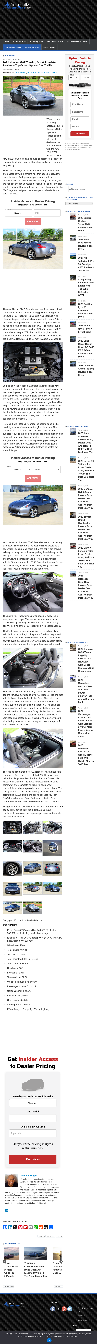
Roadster (59, 1236)
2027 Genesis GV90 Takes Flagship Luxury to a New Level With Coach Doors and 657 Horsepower (86, 660)
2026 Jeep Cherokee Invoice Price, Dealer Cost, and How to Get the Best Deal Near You (85, 442)
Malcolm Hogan (14, 69)
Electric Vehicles (49, 47)
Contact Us (81, 1315)
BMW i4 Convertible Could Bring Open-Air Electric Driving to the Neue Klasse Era (35, 1270)
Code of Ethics (82, 1320)
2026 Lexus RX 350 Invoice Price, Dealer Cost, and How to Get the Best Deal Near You (86, 470)
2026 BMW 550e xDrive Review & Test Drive (85, 244)
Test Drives (51, 72)
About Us (80, 1303)
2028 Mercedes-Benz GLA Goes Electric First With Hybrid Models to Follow (86, 755)
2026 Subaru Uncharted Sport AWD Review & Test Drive (85, 224)
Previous (5, 1262)
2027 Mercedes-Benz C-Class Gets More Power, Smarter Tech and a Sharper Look (86, 691)
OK (49, 1340)
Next (61, 1262)
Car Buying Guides (36, 42)
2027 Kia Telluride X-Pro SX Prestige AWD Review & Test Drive (86, 264)
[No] (94, 1337)
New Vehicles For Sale (55, 42)
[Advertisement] (64, 21)
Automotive (20, 72)
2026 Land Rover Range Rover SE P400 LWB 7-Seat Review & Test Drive (86, 348)
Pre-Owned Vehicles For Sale (77, 42)
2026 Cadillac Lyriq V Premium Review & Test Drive (85, 310)
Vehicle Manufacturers (13, 47)
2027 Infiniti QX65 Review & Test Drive (85, 329)
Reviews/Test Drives (32, 47)
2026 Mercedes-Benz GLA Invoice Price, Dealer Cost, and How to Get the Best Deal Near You (85, 586)
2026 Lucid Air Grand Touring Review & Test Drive (86, 370)
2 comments (17, 59)
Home (7, 42)
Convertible (41, 1236)
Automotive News (19, 42)
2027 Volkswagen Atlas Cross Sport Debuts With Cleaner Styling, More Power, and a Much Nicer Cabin (85, 723)
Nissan (41, 72)
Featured (32, 72)
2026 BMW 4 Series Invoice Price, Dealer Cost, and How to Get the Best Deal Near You (86, 557)
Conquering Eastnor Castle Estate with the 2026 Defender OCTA (86, 287)
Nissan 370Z (51, 1236)
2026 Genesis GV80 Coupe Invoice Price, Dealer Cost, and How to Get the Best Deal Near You (85, 498)
